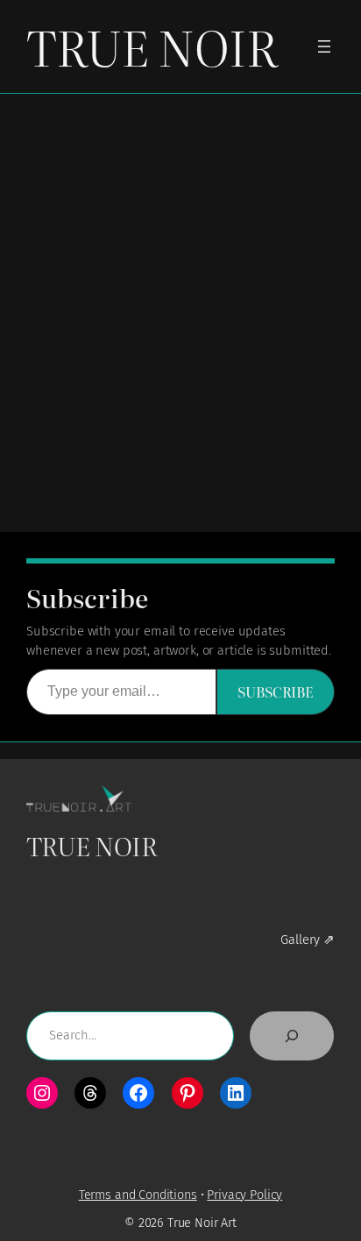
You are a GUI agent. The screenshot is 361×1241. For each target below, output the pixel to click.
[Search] (292, 1035)
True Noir (151, 46)
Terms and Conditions (138, 1195)
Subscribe (275, 691)
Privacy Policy (244, 1195)
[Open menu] (324, 46)
